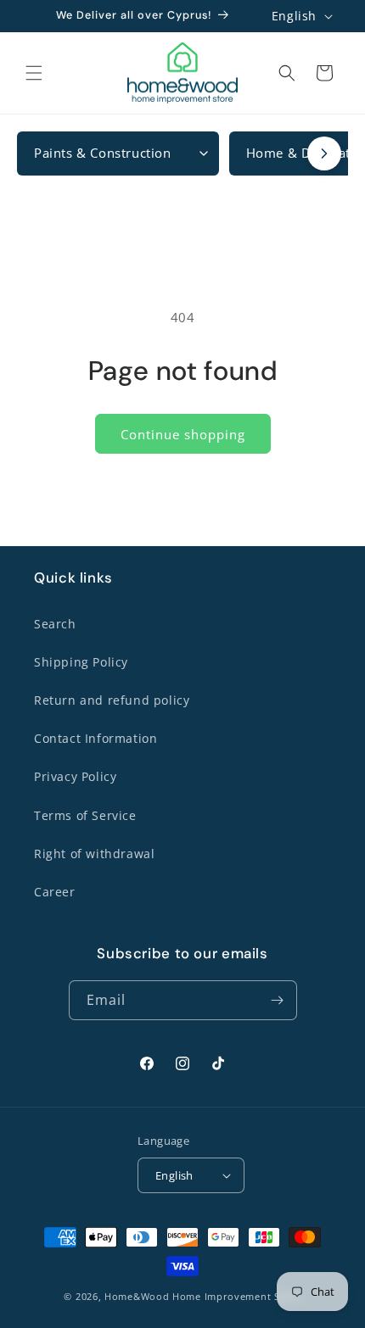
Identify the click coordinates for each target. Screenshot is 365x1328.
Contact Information (95, 738)
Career (55, 892)
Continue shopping (183, 434)
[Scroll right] (324, 153)
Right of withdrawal (94, 853)
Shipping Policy (81, 662)
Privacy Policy (75, 776)
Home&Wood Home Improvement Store (202, 1296)
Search (55, 624)
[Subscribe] (277, 1000)
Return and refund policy (111, 700)
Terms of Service (85, 815)
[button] (34, 73)
